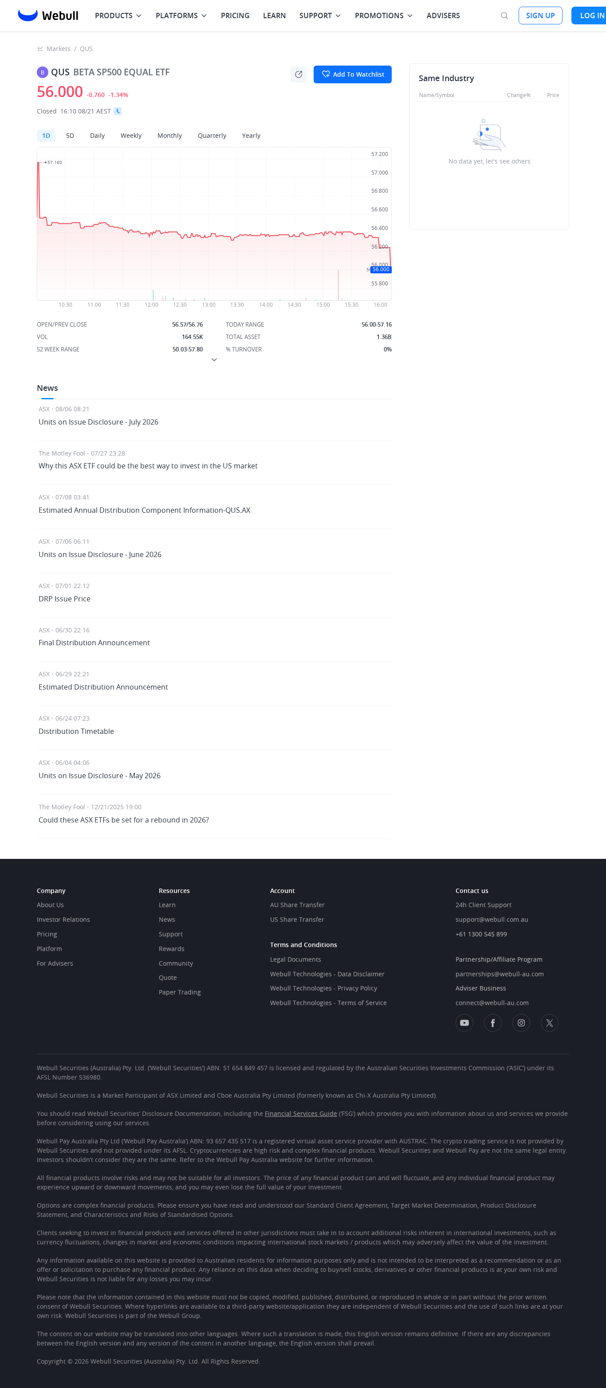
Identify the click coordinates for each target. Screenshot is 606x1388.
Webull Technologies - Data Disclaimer (327, 974)
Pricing (47, 934)
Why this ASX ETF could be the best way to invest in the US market (149, 466)
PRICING (235, 15)
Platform (49, 948)
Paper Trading (180, 992)
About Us (50, 905)
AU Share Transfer (297, 905)
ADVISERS (443, 15)
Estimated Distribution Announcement (103, 687)
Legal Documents (295, 959)
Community (176, 963)
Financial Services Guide (301, 1113)
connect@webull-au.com (492, 1002)
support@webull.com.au (492, 919)
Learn (167, 905)
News (167, 919)
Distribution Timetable (76, 731)
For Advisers (55, 963)
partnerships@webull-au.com (500, 974)
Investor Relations (63, 919)
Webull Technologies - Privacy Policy (323, 988)
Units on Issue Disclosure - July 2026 (98, 422)
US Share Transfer (297, 919)
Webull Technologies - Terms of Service (328, 1002)
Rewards (172, 948)
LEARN (274, 15)
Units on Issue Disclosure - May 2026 (100, 775)
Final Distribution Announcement (94, 642)
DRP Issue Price (65, 599)
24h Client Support (484, 905)
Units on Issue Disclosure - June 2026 (100, 554)
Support (171, 934)
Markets (59, 48)
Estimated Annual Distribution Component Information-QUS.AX (144, 510)
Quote (168, 977)
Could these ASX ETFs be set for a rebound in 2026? (124, 820)
